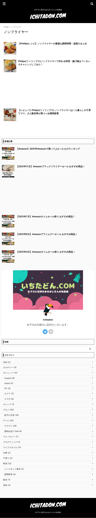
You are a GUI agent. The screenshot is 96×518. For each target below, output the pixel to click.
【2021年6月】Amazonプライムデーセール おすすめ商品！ (47, 234)
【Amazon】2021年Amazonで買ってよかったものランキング (48, 148)
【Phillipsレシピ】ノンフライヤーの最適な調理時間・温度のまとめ (52, 43)
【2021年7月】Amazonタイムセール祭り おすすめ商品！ (45, 216)
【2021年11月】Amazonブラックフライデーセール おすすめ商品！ (50, 166)
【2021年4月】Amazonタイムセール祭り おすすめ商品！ (45, 251)
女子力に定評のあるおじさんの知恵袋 (48, 512)
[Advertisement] (48, 91)
